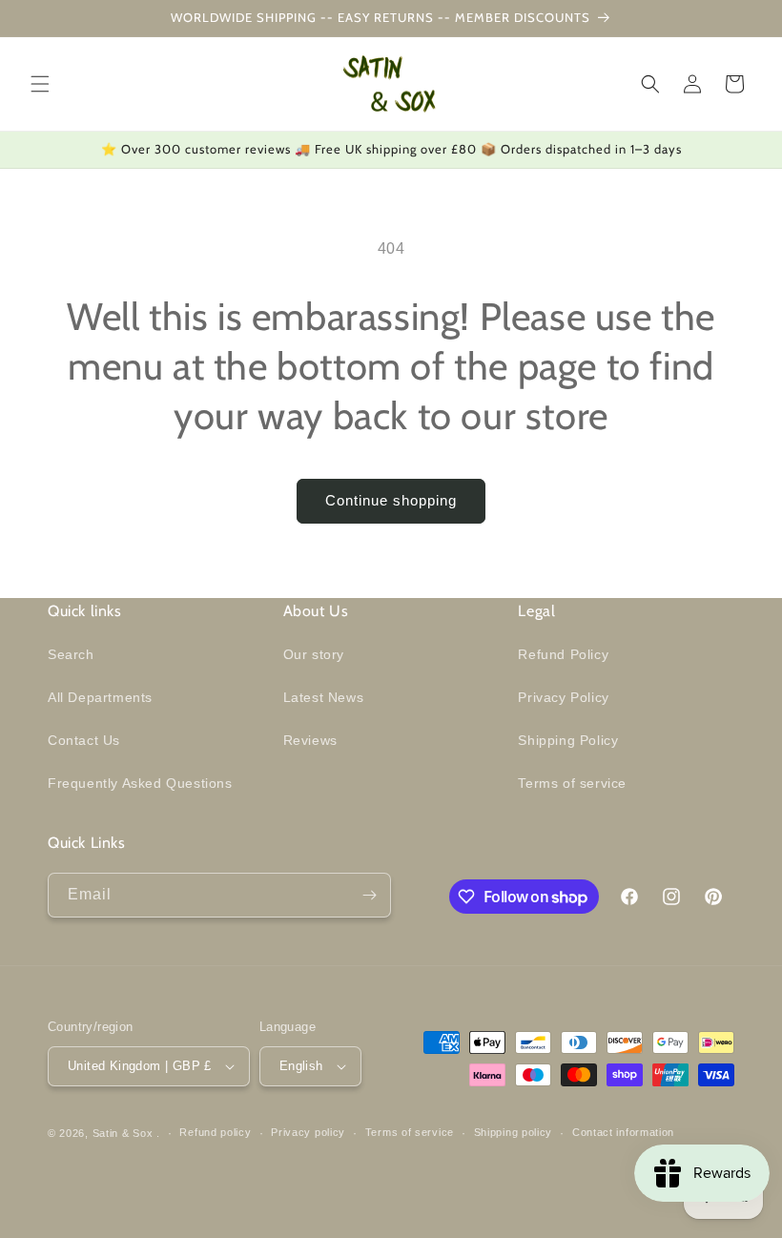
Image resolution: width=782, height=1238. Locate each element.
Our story (313, 654)
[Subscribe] (369, 895)
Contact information (623, 1132)
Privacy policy (308, 1132)
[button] (40, 84)
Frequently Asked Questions (140, 783)
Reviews (310, 740)
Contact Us (84, 740)
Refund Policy (563, 654)
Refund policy (215, 1132)
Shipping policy (513, 1132)
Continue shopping (391, 500)
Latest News (323, 697)
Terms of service (572, 783)
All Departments (100, 697)
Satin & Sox (123, 1133)
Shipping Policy (568, 740)
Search (71, 654)
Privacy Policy (563, 697)
